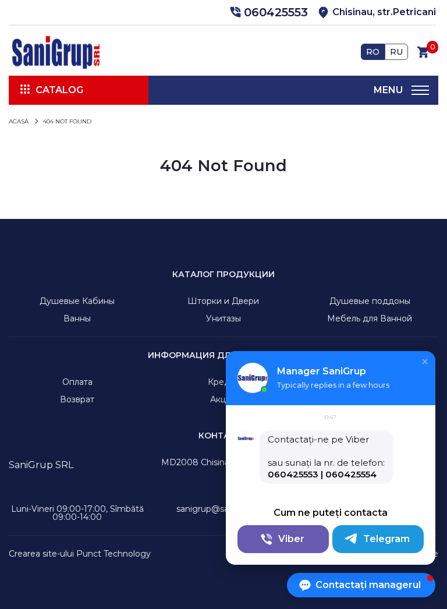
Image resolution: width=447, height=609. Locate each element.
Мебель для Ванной (369, 318)
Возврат (77, 399)
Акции (223, 399)
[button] (267, 12)
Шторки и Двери (223, 301)
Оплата (77, 382)
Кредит (223, 382)
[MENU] (420, 90)
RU (396, 52)
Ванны (77, 318)
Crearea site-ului (41, 553)
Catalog (59, 89)
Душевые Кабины (77, 301)
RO (372, 52)
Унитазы (223, 318)
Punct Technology (113, 553)
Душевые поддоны (369, 301)
